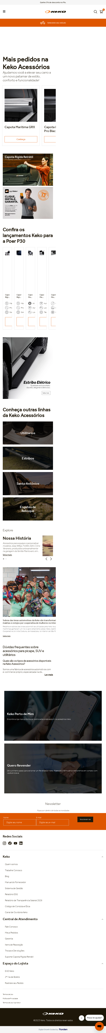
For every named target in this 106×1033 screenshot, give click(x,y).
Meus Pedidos (11, 932)
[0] (101, 12)
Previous (47, 558)
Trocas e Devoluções (14, 950)
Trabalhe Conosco (13, 870)
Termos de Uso (8, 994)
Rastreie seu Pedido (14, 983)
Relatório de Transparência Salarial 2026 (23, 900)
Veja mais (7, 554)
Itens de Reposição (14, 944)
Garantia (9, 938)
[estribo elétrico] (28, 368)
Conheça (21, 139)
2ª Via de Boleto (12, 977)
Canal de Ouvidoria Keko (16, 912)
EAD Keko (9, 971)
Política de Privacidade (10, 998)
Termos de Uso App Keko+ (12, 1003)
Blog (7, 876)
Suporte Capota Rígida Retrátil (19, 956)
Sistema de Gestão (14, 888)
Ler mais (49, 674)
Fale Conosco (11, 926)
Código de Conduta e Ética (17, 906)
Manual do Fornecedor (15, 882)
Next (51, 558)
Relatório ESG (11, 894)
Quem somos (11, 864)
